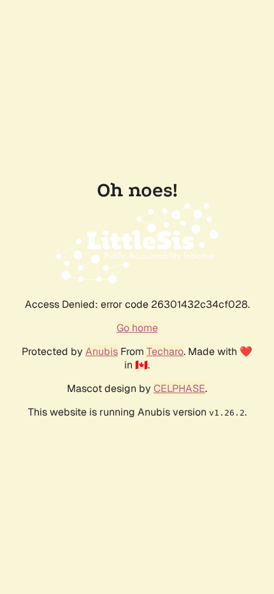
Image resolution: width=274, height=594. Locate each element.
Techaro (165, 351)
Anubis (101, 351)
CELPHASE (179, 388)
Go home (137, 328)
